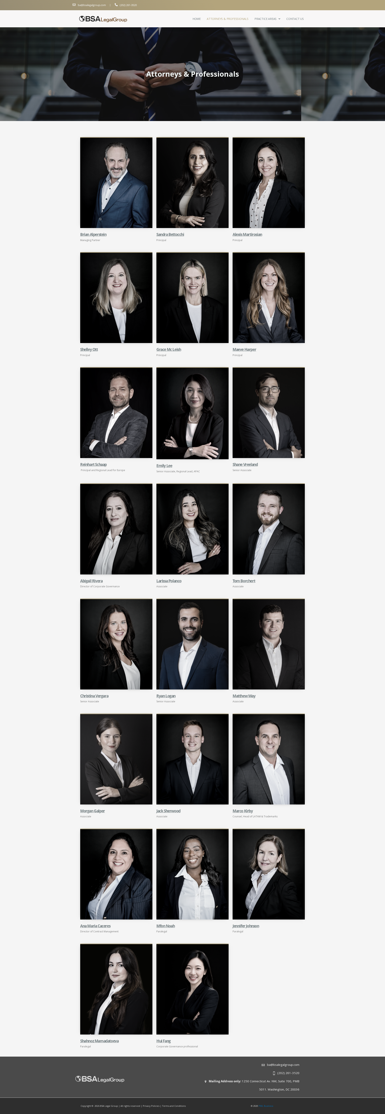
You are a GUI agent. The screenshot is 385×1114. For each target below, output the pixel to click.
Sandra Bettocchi (170, 234)
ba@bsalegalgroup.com (92, 5)
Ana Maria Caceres (95, 926)
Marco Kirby (243, 811)
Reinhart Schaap (93, 464)
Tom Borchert (244, 580)
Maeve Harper (244, 349)
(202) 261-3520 (128, 5)
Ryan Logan (165, 696)
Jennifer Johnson (246, 926)
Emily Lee (164, 465)
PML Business (266, 1105)
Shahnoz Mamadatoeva (99, 1041)
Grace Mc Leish (168, 349)
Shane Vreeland (245, 464)
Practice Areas (265, 18)
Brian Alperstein (93, 234)
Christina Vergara (94, 696)
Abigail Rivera (91, 580)
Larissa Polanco (168, 580)
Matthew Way (244, 696)
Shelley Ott (89, 349)
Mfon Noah (165, 926)
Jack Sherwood (168, 811)
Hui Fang (163, 1041)
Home (196, 18)
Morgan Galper (92, 811)
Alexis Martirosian (247, 234)
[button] (267, 18)
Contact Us (295, 18)
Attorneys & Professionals (227, 18)
